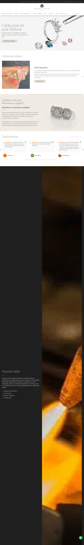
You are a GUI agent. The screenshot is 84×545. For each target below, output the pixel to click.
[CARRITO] (76, 13)
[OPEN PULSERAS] (53, 13)
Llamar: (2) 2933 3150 (24, 1)
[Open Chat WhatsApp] (80, 537)
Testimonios (32, 1)
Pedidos (43, 1)
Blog (56, 1)
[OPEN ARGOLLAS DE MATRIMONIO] (30, 13)
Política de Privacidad (68, 1)
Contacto (60, 1)
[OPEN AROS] (47, 13)
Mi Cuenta (38, 1)
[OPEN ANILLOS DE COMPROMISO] (12, 13)
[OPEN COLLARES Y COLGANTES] (42, 13)
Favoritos (52, 1)
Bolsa (47, 1)
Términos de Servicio (78, 1)
